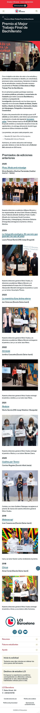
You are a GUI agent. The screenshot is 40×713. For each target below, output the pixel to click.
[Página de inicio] (20, 626)
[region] (20, 260)
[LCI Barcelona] (20, 11)
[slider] (4, 268)
